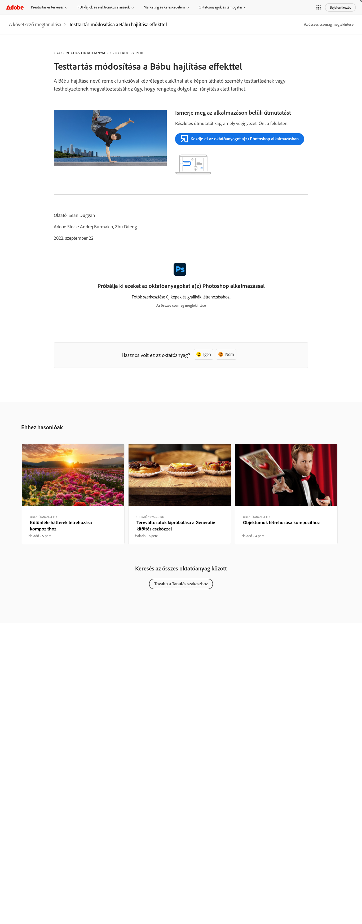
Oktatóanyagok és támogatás (220, 7)
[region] (73, 494)
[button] (318, 7)
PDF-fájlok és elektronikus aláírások (103, 7)
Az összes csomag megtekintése (329, 24)
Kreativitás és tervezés (47, 7)
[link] (35, 24)
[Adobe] (15, 7)
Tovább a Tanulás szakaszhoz (181, 583)
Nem (229, 354)
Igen (207, 354)
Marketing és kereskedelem (164, 7)
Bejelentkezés (340, 7)
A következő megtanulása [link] (35, 24)
